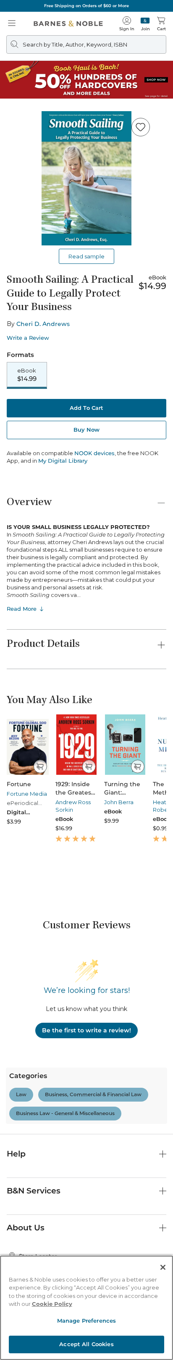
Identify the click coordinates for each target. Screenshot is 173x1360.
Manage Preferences (86, 1320)
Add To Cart (86, 407)
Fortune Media (27, 793)
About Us (26, 1227)
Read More (22, 608)
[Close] (163, 1267)
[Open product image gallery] (86, 178)
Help (16, 1154)
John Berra (119, 802)
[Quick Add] (40, 766)
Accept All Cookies (86, 1344)
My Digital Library (62, 460)
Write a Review (28, 338)
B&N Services (33, 1191)
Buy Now (86, 429)
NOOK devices (94, 453)
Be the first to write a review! (86, 1030)
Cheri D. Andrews (43, 324)
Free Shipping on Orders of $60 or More (86, 5)
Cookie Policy (52, 1303)
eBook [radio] (27, 375)
